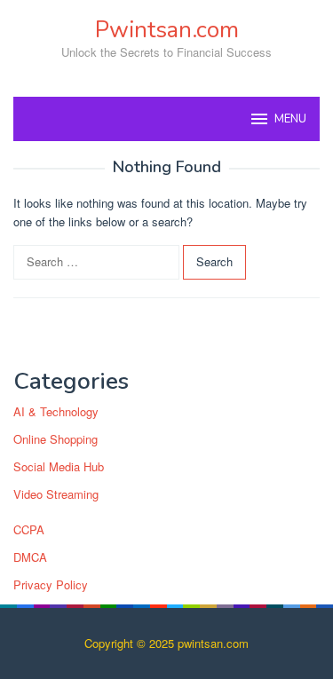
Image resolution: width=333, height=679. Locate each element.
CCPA (28, 529)
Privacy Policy (50, 584)
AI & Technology (56, 411)
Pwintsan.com (167, 29)
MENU (290, 119)
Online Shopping (55, 438)
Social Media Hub (58, 466)
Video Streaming (56, 494)
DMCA (30, 557)
